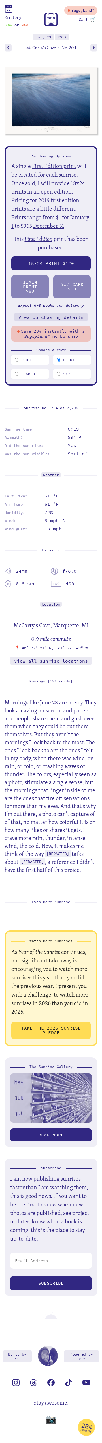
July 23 (43, 37)
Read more (51, 1135)
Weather (51, 474)
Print (69, 360)
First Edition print (54, 166)
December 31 (48, 225)
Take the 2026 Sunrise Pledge (51, 1030)
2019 (62, 37)
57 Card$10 (72, 286)
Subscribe (51, 1283)
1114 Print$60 (30, 286)
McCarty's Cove (32, 625)
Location (51, 604)
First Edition (38, 238)
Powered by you (81, 1356)
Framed (28, 374)
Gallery (13, 18)
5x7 (66, 374)
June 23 (49, 702)
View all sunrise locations (51, 661)
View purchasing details (51, 317)
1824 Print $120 (51, 263)
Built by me (17, 1356)
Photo (27, 360)
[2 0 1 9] (51, 25)
